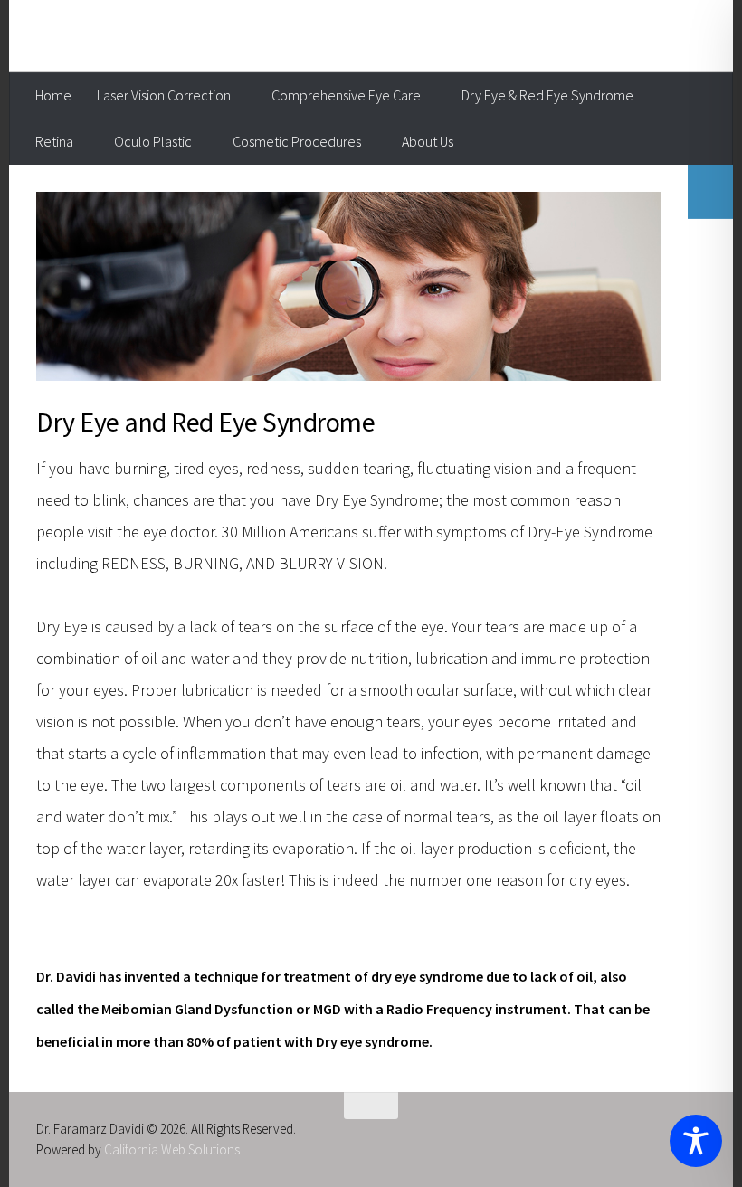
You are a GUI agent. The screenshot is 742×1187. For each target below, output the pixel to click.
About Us (427, 141)
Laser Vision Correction (164, 95)
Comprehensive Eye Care (346, 95)
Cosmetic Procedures (297, 141)
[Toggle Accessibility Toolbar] (696, 1141)
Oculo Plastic (153, 141)
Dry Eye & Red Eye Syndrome (547, 95)
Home (53, 95)
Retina (54, 141)
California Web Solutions (172, 1149)
